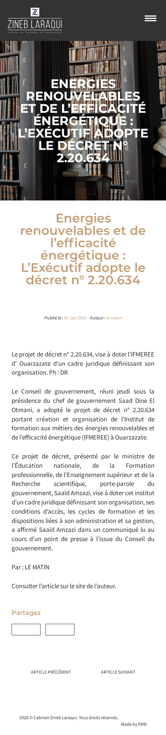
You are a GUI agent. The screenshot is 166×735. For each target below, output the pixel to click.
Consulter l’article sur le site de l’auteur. (64, 586)
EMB (142, 724)
